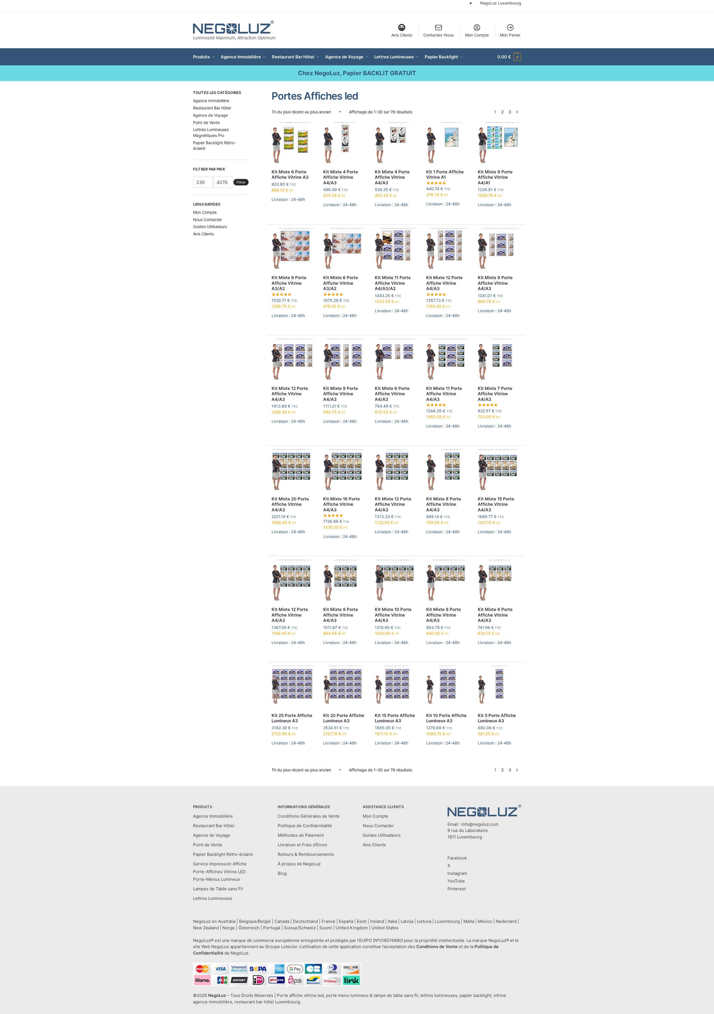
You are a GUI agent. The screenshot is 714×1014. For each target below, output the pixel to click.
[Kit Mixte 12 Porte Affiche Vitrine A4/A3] (447, 249)
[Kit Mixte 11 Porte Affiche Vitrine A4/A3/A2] (396, 249)
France (328, 921)
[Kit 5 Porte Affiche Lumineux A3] (499, 686)
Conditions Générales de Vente (309, 816)
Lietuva (424, 921)
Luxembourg (447, 921)
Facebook (457, 858)
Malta (468, 921)
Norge (228, 927)
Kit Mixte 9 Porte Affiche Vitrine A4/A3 (495, 283)
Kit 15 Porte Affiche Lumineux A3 (395, 718)
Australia (226, 921)
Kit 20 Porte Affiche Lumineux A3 (343, 718)
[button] (509, 57)
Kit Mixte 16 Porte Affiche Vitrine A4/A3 (341, 504)
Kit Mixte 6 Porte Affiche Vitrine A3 (290, 174)
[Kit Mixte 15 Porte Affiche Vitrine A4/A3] (499, 470)
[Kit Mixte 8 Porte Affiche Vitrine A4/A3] (447, 470)
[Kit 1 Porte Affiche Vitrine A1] (447, 143)
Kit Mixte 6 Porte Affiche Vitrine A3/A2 (340, 283)
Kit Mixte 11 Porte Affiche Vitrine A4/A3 (444, 394)
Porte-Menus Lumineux (216, 879)
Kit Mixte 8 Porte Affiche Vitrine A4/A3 (443, 504)
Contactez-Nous (438, 35)
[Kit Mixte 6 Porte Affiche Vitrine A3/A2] (344, 249)
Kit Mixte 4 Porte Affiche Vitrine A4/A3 (340, 177)
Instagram (457, 873)
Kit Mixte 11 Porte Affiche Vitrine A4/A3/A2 (393, 283)
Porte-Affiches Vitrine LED (219, 871)
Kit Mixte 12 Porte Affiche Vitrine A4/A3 (444, 283)
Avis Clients (401, 35)
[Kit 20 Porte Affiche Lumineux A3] (344, 686)
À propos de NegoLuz (299, 863)
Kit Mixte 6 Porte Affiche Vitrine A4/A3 (392, 394)
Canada (281, 921)
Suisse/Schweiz (300, 927)
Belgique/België (255, 921)
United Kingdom (352, 927)
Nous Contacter (207, 219)
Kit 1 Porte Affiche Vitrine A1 (445, 174)
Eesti (362, 921)
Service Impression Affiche (220, 863)
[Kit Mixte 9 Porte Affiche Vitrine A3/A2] (293, 249)
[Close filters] (250, 93)
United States (384, 927)
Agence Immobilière (211, 100)
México (485, 921)
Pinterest (456, 888)
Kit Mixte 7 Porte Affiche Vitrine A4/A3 (495, 394)
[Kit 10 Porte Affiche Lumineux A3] (447, 686)
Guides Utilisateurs (210, 226)
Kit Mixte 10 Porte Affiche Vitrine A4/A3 (393, 615)
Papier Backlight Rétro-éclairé (223, 854)
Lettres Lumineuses (212, 898)
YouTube (456, 881)
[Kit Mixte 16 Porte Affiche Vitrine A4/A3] (344, 470)
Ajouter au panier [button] (293, 213)
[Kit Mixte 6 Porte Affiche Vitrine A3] (293, 143)
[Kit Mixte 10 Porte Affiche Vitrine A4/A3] (396, 580)
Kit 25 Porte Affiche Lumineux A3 (292, 718)
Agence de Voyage (210, 115)
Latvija (407, 921)
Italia (392, 921)
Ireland (377, 921)
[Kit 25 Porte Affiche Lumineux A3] (293, 686)
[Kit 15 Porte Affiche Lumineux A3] (396, 686)
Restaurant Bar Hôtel (212, 107)
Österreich (249, 927)
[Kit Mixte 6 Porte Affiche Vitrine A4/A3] (396, 359)
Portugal (271, 927)
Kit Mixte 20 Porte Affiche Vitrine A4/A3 (290, 504)
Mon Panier (510, 35)
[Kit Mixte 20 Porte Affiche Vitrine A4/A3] (293, 470)
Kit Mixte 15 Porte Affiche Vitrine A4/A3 (496, 504)
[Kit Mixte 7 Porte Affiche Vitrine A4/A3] (499, 359)
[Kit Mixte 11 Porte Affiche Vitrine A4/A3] (447, 359)
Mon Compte (477, 35)
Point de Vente (206, 122)
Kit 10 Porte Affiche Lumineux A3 (446, 718)
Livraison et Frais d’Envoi (302, 844)
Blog (282, 873)
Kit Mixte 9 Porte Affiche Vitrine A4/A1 (495, 177)
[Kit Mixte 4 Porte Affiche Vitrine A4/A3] (344, 143)
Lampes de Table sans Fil (218, 888)
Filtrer (241, 182)
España (346, 921)
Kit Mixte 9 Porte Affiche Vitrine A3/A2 (289, 283)
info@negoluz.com (480, 824)
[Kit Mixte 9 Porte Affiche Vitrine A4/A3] (499, 249)
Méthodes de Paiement (301, 835)
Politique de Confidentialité (305, 825)
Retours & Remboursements (306, 854)
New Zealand (206, 927)
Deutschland (305, 921)
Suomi (325, 927)
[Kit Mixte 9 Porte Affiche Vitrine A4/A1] (499, 143)
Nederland (506, 921)
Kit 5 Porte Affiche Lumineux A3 (497, 718)
